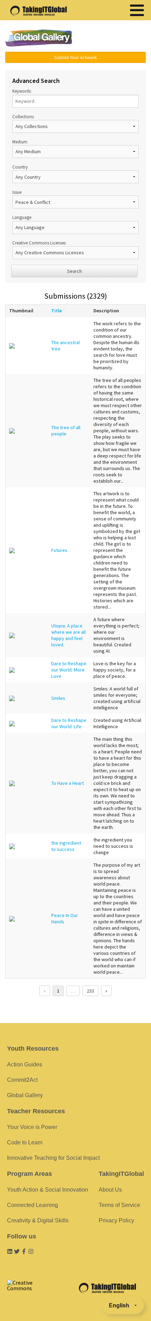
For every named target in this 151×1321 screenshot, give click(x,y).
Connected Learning (32, 1205)
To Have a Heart (67, 783)
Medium (19, 141)
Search (74, 271)
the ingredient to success (66, 846)
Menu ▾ (114, 38)
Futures (59, 550)
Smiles (58, 698)
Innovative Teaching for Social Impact (53, 1158)
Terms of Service (119, 1205)
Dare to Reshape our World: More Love (68, 669)
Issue (16, 192)
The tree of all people (65, 430)
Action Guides (24, 1064)
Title (56, 310)
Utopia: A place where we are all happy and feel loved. (68, 635)
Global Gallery (38, 38)
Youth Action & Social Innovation (47, 1190)
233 (90, 991)
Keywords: (22, 91)
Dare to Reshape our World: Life (68, 723)
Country (20, 167)
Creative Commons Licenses (39, 243)
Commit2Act (22, 1080)
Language (21, 217)
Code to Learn (24, 1142)
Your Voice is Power (32, 1127)
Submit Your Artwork (75, 57)
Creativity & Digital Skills (37, 1220)
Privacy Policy (116, 1220)
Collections (23, 116)
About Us (110, 1190)
